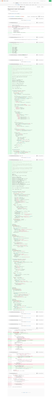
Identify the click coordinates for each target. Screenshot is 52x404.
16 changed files (12, 16)
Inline (39, 16)
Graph (30, 4)
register (24, 392)
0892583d (12, 13)
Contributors (27, 4)
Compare (33, 4)
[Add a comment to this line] (7, 24)
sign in (26, 392)
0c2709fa (15, 13)
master (18, 13)
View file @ (40, 18)
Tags (24, 4)
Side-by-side (42, 16)
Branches (22, 4)
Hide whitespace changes (34, 16)
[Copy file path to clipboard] (22, 18)
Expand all (28, 16)
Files (16, 4)
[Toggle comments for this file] (37, 18)
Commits (18, 4)
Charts (35, 4)
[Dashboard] (2, 1)
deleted (14, 37)
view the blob (34, 39)
